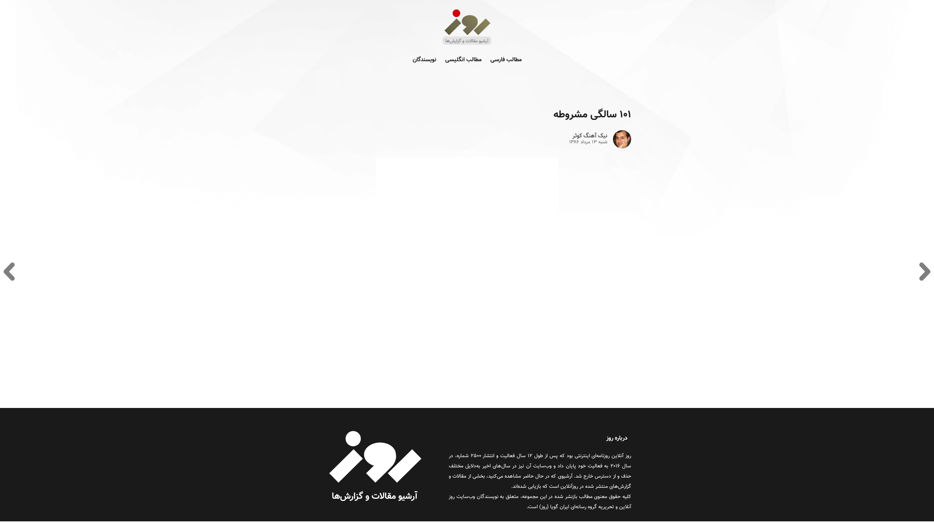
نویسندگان (424, 60)
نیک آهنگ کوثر (589, 136)
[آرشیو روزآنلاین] (467, 44)
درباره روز (617, 438)
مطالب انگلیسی (463, 60)
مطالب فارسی (506, 60)
